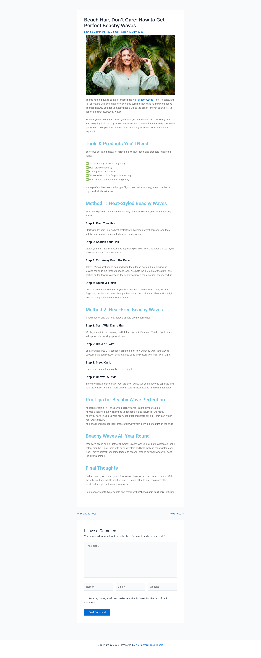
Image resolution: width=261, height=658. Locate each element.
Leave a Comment (94, 31)
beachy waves (145, 99)
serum (156, 423)
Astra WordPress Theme (149, 644)
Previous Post (86, 513)
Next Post (176, 513)
